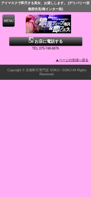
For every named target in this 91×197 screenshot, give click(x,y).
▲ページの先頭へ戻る (72, 60)
